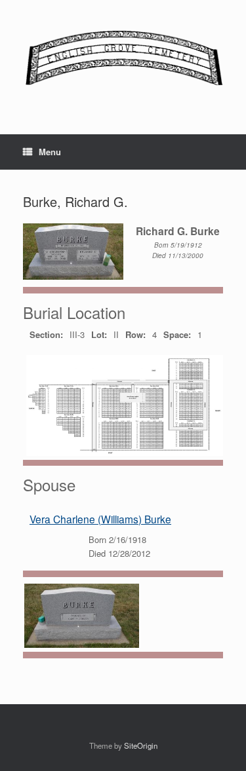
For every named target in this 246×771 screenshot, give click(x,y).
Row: (135, 334)
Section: (46, 334)
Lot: (99, 334)
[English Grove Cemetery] (123, 57)
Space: (177, 334)
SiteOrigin (140, 745)
